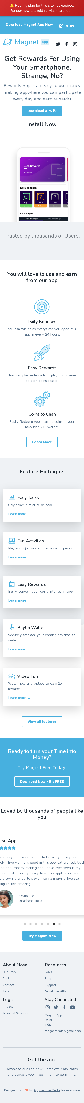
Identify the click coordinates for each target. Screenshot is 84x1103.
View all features (42, 722)
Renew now (20, 10)
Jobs (6, 991)
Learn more (19, 514)
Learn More (42, 442)
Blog (48, 978)
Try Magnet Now (42, 936)
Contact (8, 985)
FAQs (48, 972)
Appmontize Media (47, 1090)
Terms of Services (15, 1013)
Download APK (40, 111)
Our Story (9, 972)
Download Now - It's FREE (42, 781)
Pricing (7, 978)
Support (50, 985)
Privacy (8, 1006)
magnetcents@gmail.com (63, 1031)
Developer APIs (56, 991)
